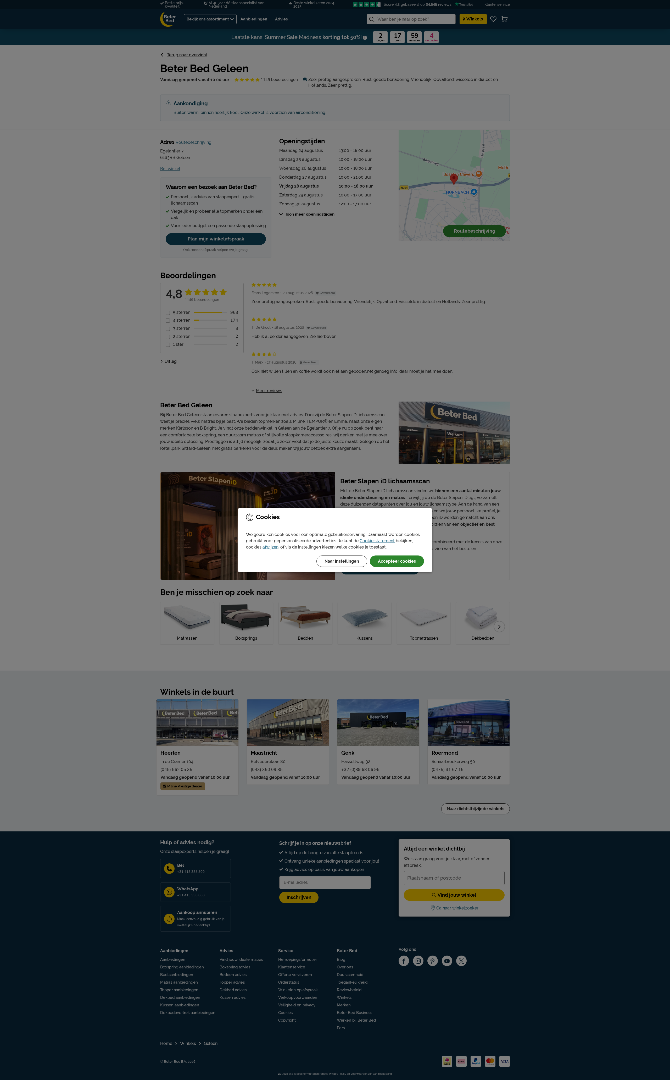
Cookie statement (377, 540)
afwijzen (270, 546)
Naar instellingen (342, 560)
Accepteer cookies (397, 560)
